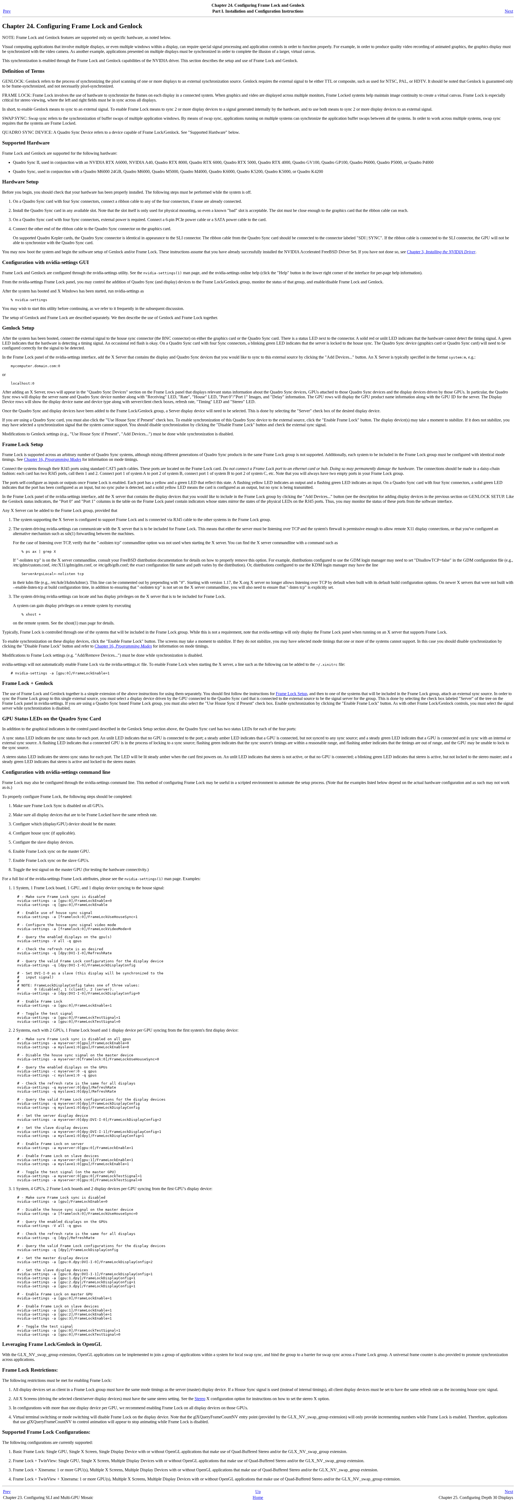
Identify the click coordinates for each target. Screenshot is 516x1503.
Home (258, 1497)
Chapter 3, (441, 252)
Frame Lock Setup (291, 693)
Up (258, 1491)
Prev (7, 11)
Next (509, 11)
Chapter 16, (52, 459)
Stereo (200, 1398)
